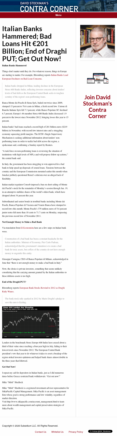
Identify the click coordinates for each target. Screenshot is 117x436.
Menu (58, 15)
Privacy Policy (76, 431)
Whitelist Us (57, 431)
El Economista (27, 227)
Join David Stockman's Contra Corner (97, 106)
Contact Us (40, 431)
